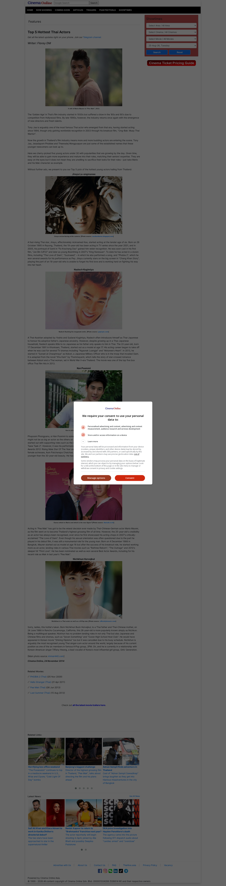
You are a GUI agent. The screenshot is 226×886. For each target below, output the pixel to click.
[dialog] (113, 443)
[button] (113, 441)
